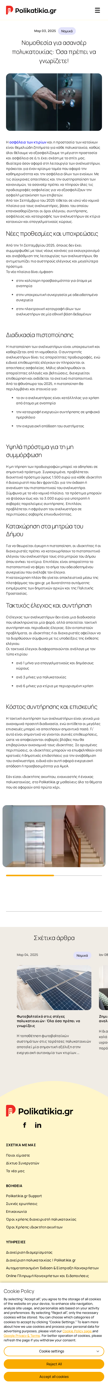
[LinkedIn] (38, 1128)
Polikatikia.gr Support (24, 1195)
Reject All (54, 1364)
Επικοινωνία (16, 1211)
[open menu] (97, 10)
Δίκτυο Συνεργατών (22, 1163)
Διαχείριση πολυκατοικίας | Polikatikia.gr (41, 1260)
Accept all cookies (54, 1376)
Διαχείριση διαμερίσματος (29, 1252)
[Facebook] (25, 1128)
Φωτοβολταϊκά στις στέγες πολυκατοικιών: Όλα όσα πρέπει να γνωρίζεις (48, 1021)
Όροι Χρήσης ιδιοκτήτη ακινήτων (34, 1227)
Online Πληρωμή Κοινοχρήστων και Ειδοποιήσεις (47, 1275)
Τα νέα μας (15, 1170)
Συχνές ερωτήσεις (21, 1203)
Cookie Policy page (77, 1331)
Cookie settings (51, 1351)
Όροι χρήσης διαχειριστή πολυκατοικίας (41, 1219)
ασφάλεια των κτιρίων (27, 142)
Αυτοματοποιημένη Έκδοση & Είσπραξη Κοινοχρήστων (52, 1267)
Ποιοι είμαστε (18, 1155)
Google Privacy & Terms (22, 1335)
